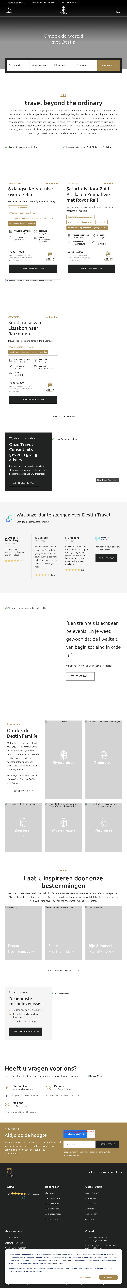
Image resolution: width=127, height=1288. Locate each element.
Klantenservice (11, 1237)
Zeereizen (89, 1209)
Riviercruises (90, 1198)
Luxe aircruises (51, 1219)
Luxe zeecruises (52, 1209)
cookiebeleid (55, 1263)
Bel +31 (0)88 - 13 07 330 (20, 480)
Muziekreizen (91, 1214)
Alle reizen (49, 1193)
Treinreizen (90, 1204)
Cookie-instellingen (88, 1277)
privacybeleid (68, 1260)
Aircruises (89, 1219)
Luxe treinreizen (52, 1204)
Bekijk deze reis (30, 268)
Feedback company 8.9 (17, 3)
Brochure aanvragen (20, 1029)
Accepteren (108, 1277)
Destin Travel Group (94, 1193)
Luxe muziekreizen (53, 1214)
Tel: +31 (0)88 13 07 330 (96, 1237)
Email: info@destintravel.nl (97, 1240)
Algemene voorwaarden (15, 1248)
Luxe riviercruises (52, 1198)
